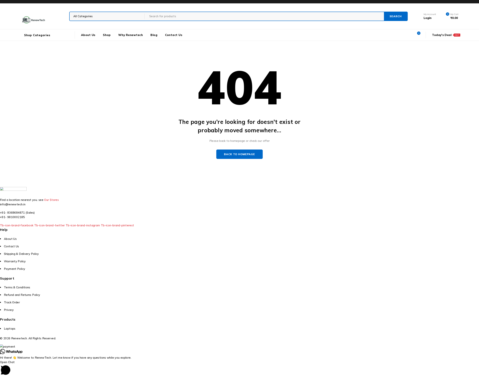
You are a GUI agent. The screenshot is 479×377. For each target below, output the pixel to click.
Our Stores (51, 200)
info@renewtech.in (12, 204)
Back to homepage (239, 154)
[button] (239, 368)
